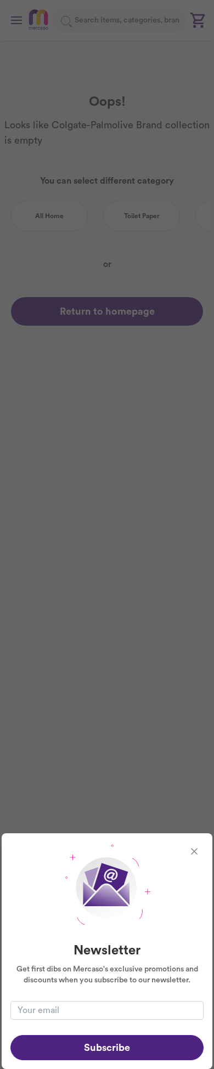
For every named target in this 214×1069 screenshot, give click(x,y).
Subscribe (107, 1048)
